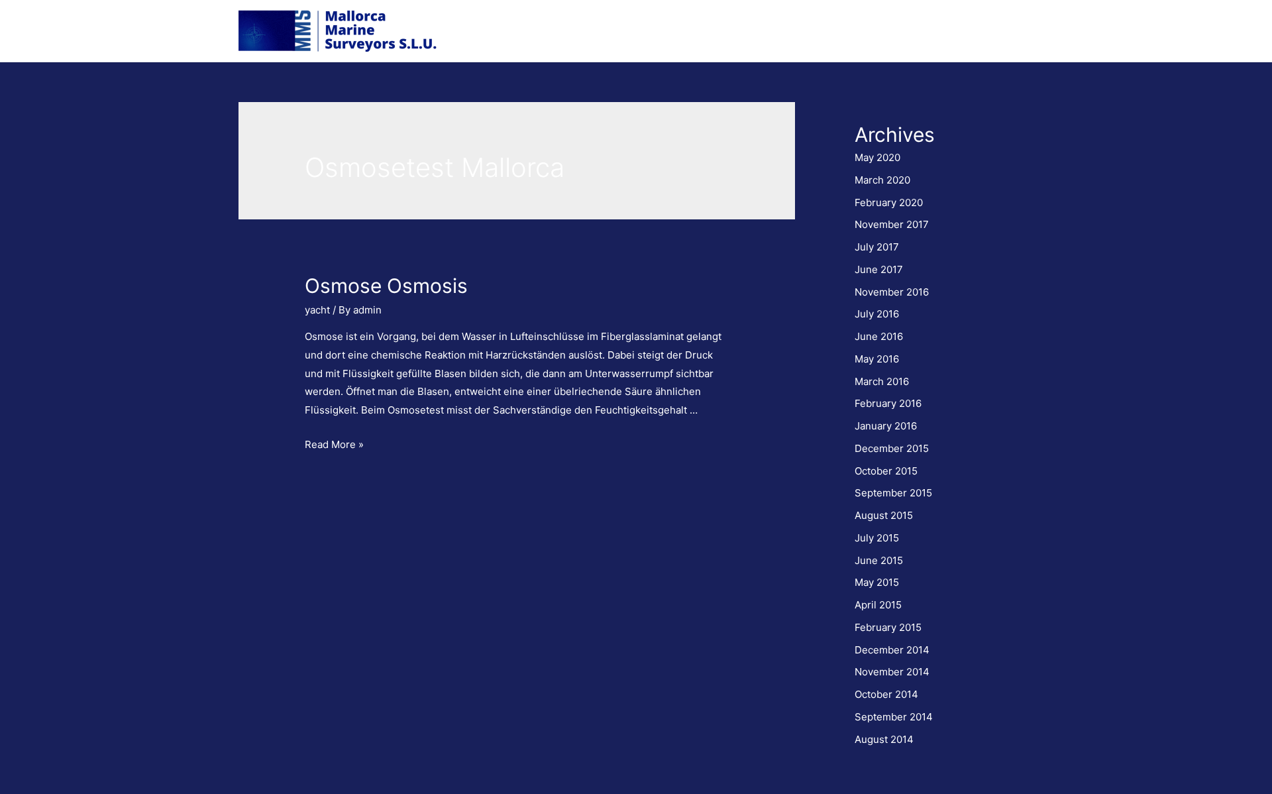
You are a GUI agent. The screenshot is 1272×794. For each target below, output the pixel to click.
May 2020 (877, 157)
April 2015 (878, 604)
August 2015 (884, 515)
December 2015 (892, 448)
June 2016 (879, 336)
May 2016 (877, 359)
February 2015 (888, 627)
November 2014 (892, 671)
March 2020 (882, 180)
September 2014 (894, 716)
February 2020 (889, 202)
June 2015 (879, 560)
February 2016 (888, 403)
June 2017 (879, 269)
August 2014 (884, 739)
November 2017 (892, 224)
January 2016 (886, 426)
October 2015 (886, 471)
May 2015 (877, 582)
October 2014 (886, 694)
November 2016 (892, 292)
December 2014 (892, 650)
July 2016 (877, 314)
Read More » (334, 444)
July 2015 (877, 538)
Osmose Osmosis (386, 286)
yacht (317, 310)
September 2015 (893, 492)
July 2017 (877, 247)
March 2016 (882, 381)
